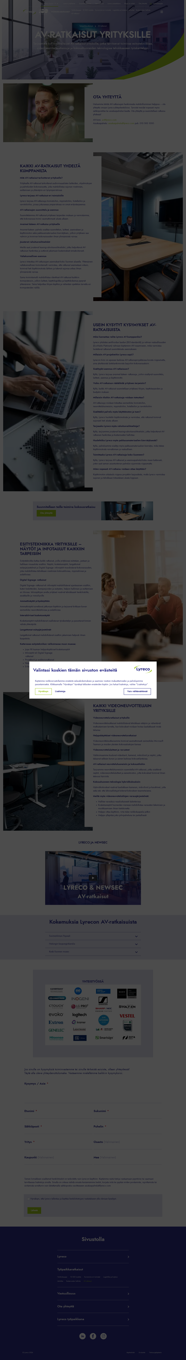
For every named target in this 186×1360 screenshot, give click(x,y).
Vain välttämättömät (137, 691)
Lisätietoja (60, 691)
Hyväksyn (43, 691)
